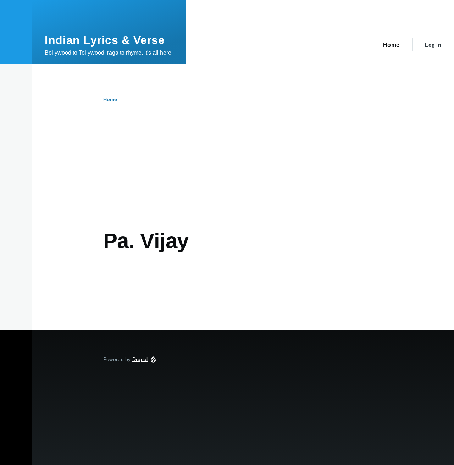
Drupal (140, 359)
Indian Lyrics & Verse (105, 40)
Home (110, 99)
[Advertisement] (243, 175)
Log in (433, 45)
